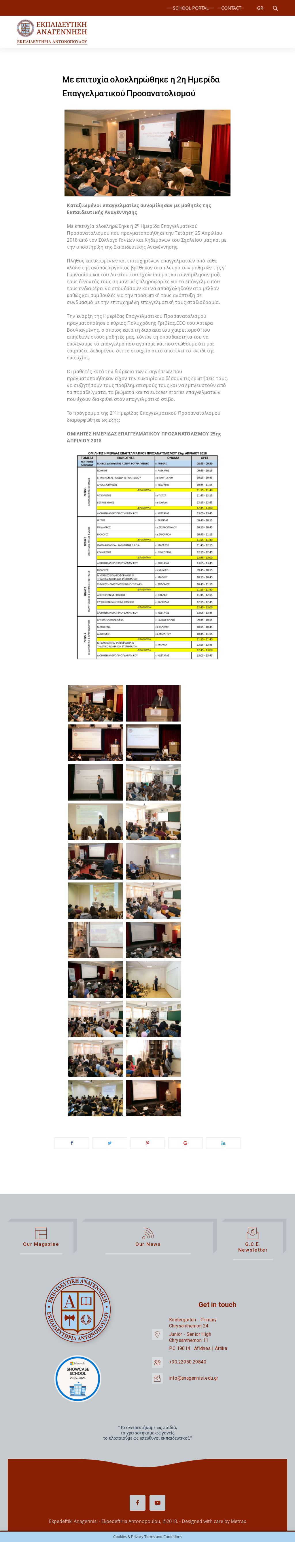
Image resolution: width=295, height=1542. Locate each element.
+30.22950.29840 (187, 1362)
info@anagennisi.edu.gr (193, 1378)
